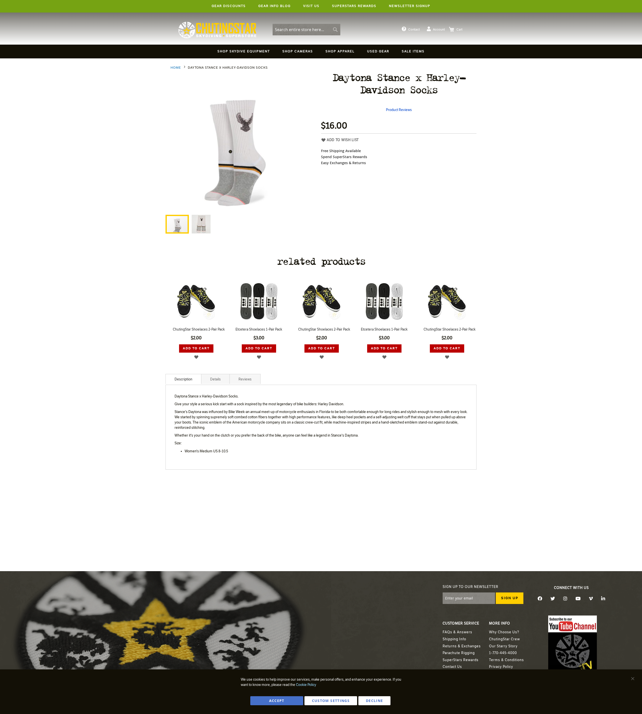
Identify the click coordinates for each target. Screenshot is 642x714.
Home (176, 68)
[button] (201, 224)
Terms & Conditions (506, 660)
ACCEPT (276, 700)
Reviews (245, 379)
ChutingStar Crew (504, 639)
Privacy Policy (501, 667)
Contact (414, 30)
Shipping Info (454, 639)
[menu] (321, 52)
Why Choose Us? (504, 632)
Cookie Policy (306, 685)
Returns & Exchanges (462, 646)
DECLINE (374, 700)
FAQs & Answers (457, 632)
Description (183, 379)
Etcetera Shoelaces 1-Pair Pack (196, 329)
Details (215, 379)
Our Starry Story (503, 646)
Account (439, 30)
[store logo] (217, 30)
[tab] (183, 379)
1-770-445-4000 (503, 653)
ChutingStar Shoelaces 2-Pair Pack (261, 329)
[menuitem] (243, 51)
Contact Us (452, 667)
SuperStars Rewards (460, 660)
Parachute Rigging (459, 653)
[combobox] (306, 29)
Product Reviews (399, 110)
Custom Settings (331, 700)
